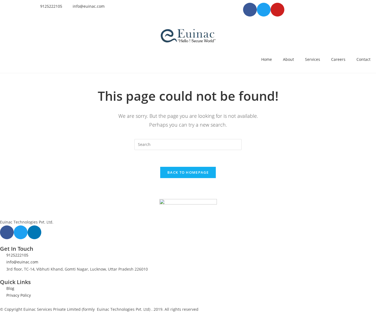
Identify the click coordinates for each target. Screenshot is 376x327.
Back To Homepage (188, 172)
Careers (338, 59)
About (288, 59)
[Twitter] (21, 232)
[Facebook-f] (7, 232)
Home (266, 59)
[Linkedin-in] (34, 232)
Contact (363, 59)
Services (312, 59)
